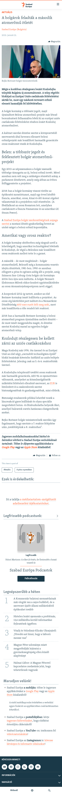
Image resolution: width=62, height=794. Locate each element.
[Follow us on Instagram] (18, 767)
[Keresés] (49, 790)
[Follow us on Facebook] (11, 767)
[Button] (54, 42)
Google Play (8, 447)
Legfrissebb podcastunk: (22, 516)
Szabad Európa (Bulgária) (14, 29)
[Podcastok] (32, 790)
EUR (52, 383)
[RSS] (24, 767)
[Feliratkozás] (38, 767)
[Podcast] (31, 767)
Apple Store (30, 447)
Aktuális (7, 12)
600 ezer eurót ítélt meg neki (33, 305)
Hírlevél (14, 790)
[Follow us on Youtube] (4, 767)
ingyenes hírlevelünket (19, 721)
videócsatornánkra (17, 734)
